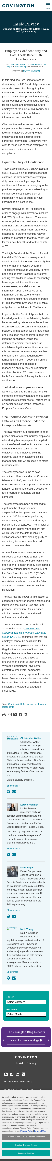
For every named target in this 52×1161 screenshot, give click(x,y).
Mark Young (20, 66)
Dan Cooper (27, 867)
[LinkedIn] (17, 1074)
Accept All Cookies (26, 1153)
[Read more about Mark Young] (8, 978)
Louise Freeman (34, 64)
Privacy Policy (11, 1081)
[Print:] (4, 714)
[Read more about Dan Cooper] (8, 916)
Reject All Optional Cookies (26, 1145)
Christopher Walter (17, 64)
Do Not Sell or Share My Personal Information (26, 1137)
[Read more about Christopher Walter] (8, 792)
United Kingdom (31, 71)
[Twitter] (23, 1074)
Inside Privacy (26, 24)
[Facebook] (11, 1074)
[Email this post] (10, 714)
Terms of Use (40, 1131)
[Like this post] (20, 714)
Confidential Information (20, 704)
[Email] (14, 792)
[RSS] (6, 1074)
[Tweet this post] (15, 714)
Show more (13, 786)
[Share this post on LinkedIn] (25, 714)
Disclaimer (25, 1081)
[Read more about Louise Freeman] (8, 855)
